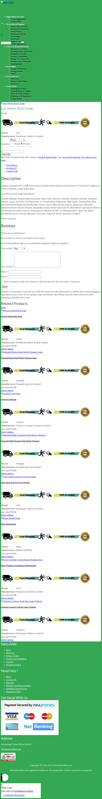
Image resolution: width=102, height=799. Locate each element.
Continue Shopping (14, 795)
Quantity (5, 144)
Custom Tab (12, 171)
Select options (7, 349)
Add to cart (6, 154)
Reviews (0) (11, 168)
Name (4, 271)
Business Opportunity (16, 688)
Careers (9, 662)
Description (11, 165)
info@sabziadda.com (11, 749)
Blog (8, 650)
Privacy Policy (12, 656)
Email (4, 276)
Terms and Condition (16, 659)
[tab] (53, 165)
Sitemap (10, 683)
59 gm (17, 143)
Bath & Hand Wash (48, 157)
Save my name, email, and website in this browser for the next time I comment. (42, 281)
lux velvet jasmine (71, 157)
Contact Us (11, 680)
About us (10, 653)
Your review (7, 266)
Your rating (7, 248)
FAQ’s (8, 677)
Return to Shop (25, 791)
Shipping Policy (13, 665)
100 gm (26, 143)
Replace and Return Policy (18, 685)
